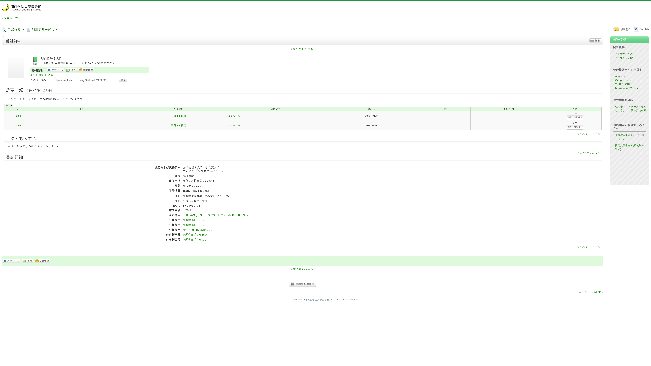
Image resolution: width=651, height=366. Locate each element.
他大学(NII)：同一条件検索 (630, 106)
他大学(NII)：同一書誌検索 (630, 110)
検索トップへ (12, 18)
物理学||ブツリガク (195, 234)
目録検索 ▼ (16, 29)
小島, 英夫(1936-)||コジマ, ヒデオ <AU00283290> (215, 215)
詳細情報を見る (43, 74)
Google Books (623, 80)
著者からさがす (626, 53)
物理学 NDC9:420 (194, 224)
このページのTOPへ (591, 134)
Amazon (620, 76)
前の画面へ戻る (303, 48)
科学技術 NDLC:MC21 (197, 229)
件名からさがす (626, 57)
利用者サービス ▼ (45, 29)
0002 (18, 125)
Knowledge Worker (626, 88)
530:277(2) (234, 116)
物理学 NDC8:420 (194, 220)
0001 (18, 116)
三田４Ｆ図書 (178, 116)
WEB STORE (623, 84)
